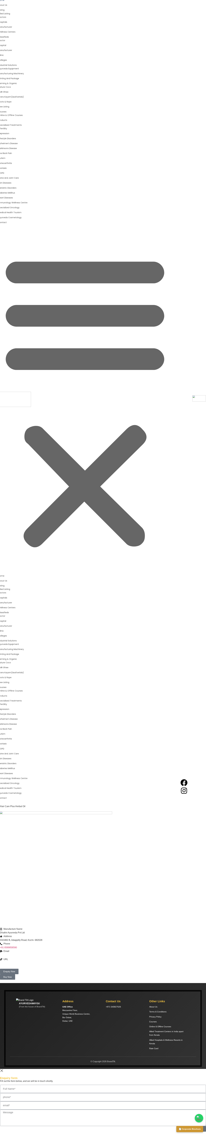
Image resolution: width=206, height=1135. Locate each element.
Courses (153, 1022)
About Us (153, 1007)
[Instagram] (184, 790)
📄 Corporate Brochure (190, 1129)
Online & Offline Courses (160, 1026)
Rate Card (153, 1048)
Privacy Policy (155, 1017)
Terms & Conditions (157, 1012)
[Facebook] (184, 782)
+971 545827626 (113, 1007)
